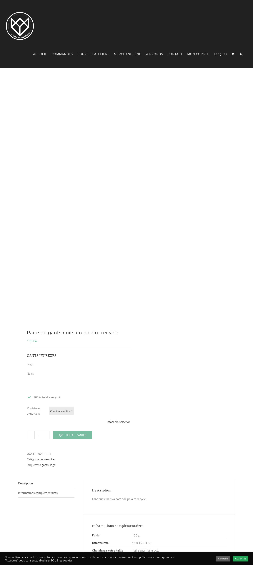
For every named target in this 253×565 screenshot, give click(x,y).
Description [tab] (25, 483)
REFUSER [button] (223, 558)
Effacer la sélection (119, 422)
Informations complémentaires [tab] (38, 493)
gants (45, 465)
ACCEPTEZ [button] (240, 558)
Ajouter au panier (73, 435)
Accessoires (48, 459)
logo (53, 465)
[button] (241, 54)
